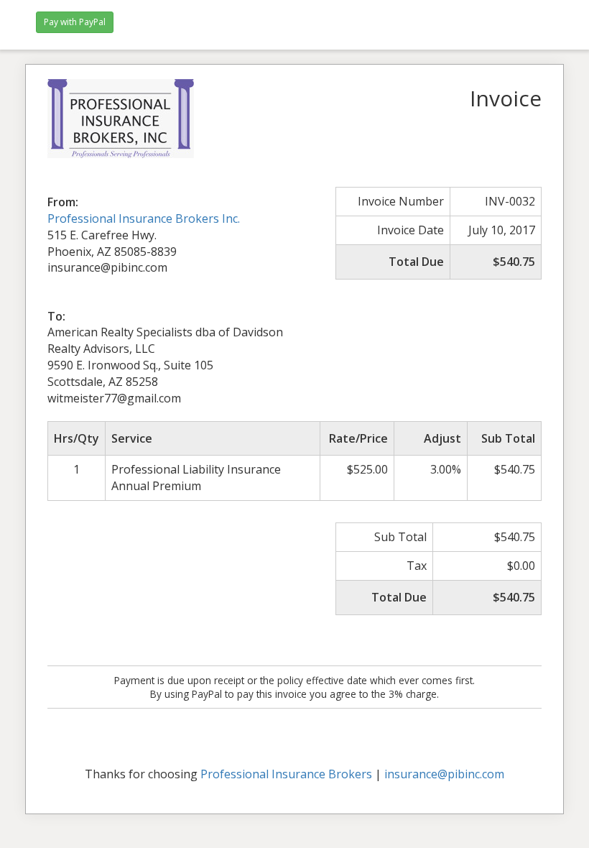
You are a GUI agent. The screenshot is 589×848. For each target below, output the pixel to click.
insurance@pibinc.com (444, 774)
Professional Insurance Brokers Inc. (143, 218)
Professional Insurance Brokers (286, 774)
